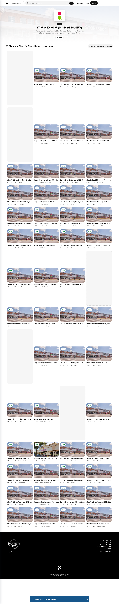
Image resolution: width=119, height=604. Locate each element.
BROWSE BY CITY (105, 544)
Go (71, 3)
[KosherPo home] (7, 3)
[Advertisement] (20, 78)
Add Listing (80, 3)
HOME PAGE (107, 540)
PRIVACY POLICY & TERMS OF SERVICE (59, 574)
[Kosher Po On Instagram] (10, 552)
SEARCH (108, 542)
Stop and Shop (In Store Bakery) (59, 27)
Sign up (94, 3)
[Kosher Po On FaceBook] (17, 552)
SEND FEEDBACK (105, 551)
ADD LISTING (107, 549)
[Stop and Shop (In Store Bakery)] (59, 15)
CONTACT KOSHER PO (104, 547)
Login (87, 3)
